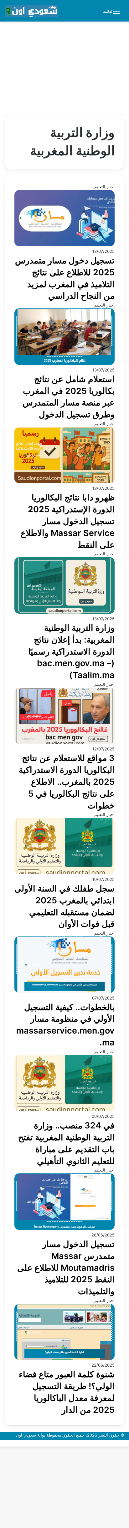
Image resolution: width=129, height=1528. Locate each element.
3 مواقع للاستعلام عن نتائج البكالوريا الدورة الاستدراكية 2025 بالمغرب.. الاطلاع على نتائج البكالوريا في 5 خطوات (67, 781)
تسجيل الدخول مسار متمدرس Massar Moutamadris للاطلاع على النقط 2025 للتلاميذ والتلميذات (66, 1267)
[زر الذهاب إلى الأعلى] (127, 1443)
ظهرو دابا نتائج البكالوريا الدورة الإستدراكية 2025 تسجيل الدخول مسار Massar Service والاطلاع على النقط (68, 521)
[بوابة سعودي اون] (31, 11)
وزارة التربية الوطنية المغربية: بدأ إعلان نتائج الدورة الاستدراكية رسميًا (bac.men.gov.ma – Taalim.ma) (70, 651)
